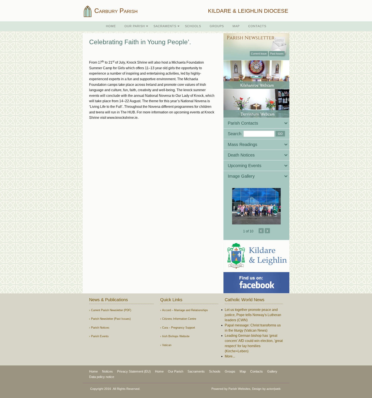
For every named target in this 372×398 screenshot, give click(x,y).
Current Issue (259, 53)
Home (111, 26)
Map (236, 26)
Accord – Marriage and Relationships (185, 310)
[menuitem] (111, 26)
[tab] (256, 123)
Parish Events (100, 336)
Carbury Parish (115, 10)
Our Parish (134, 26)
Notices (107, 371)
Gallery (272, 371)
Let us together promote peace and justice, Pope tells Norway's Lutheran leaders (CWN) (253, 315)
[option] (256, 206)
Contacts (257, 26)
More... (230, 356)
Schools (193, 26)
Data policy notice (101, 376)
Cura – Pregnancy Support (178, 327)
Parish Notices (100, 327)
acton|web (274, 388)
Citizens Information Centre (179, 318)
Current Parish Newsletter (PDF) (111, 310)
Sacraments (164, 26)
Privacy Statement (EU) (134, 371)
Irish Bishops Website (175, 336)
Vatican (166, 345)
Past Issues (277, 53)
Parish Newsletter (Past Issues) (111, 318)
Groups (217, 26)
